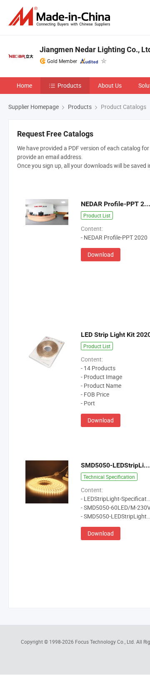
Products (69, 85)
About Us (110, 85)
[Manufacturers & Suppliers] (60, 16)
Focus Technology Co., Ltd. (105, 641)
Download (101, 254)
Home (24, 85)
